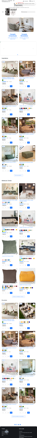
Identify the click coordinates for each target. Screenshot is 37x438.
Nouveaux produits (5, 432)
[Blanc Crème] (32, 108)
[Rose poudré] (2, 202)
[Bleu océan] (5, 287)
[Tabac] (5, 229)
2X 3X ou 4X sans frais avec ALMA (25, 432)
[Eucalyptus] (5, 164)
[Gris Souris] (20, 108)
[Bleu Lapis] (32, 287)
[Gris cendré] (2, 164)
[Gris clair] (2, 229)
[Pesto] (2, 80)
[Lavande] (7, 202)
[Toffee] (4, 164)
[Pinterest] (18, 424)
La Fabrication (21, 435)
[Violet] (13, 229)
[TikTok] (21, 424)
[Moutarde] (29, 108)
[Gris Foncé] (7, 229)
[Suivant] (33, 48)
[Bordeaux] (12, 229)
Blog (2, 435)
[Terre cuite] (24, 287)
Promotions (4, 431)
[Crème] (29, 287)
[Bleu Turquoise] (4, 229)
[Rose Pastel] (27, 108)
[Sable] (10, 287)
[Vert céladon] (30, 108)
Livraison (20, 431)
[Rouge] (23, 108)
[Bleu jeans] (5, 231)
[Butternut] (20, 80)
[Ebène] (8, 287)
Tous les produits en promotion (18, 416)
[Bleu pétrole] (2, 287)
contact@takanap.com (6, 1)
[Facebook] (15, 424)
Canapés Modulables (24, 35)
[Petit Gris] (21, 80)
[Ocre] (12, 287)
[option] (18, 48)
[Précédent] (3, 48)
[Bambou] (27, 287)
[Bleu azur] (8, 202)
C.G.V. (20, 433)
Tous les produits (18, 175)
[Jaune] (4, 231)
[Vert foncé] (26, 108)
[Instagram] (20, 424)
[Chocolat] (7, 286)
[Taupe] (10, 229)
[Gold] (30, 287)
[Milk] (4, 80)
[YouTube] (16, 424)
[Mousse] (2, 231)
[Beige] (15, 229)
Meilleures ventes (5, 433)
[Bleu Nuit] (21, 108)
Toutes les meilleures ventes (18, 296)
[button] (25, 1)
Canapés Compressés (13, 35)
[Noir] (24, 108)
